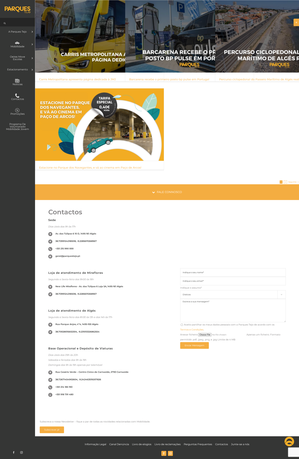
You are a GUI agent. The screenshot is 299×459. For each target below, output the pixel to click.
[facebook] (163, 453)
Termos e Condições (191, 329)
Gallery (103, 36)
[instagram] (170, 453)
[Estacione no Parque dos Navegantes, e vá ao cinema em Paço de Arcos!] (99, 124)
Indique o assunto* (231, 290)
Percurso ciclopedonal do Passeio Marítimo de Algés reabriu (276, 36)
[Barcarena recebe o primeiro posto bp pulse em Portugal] (189, 36)
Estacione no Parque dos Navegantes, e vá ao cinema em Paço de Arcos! (96, 125)
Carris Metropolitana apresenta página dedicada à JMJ (96, 36)
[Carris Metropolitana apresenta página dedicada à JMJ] (99, 36)
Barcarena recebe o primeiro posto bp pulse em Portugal (186, 36)
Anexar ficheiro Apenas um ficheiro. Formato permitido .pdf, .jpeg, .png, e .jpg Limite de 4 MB (230, 337)
